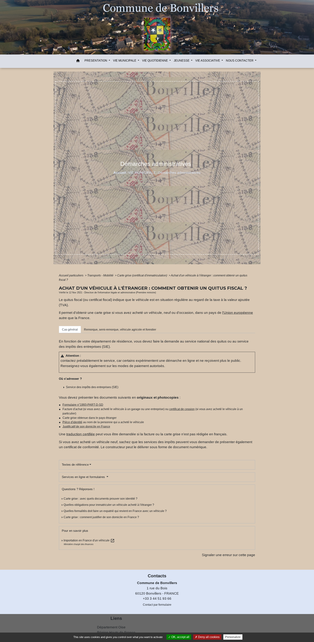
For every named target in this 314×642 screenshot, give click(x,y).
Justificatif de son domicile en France (86, 426)
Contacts (157, 575)
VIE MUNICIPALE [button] (125, 60)
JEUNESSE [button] (182, 60)
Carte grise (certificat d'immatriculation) (142, 275)
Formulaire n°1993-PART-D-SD (83, 404)
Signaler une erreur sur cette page (228, 555)
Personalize (233, 637)
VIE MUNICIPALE (142, 173)
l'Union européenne (237, 313)
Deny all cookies (208, 637)
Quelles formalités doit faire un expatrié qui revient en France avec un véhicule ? (115, 511)
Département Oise (111, 627)
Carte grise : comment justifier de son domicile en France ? (101, 517)
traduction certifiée (80, 434)
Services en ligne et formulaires (84, 477)
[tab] (70, 329)
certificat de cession (182, 409)
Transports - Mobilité (100, 275)
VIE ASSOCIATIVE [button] (208, 60)
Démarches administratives (179, 173)
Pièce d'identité (72, 422)
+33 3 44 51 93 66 (157, 598)
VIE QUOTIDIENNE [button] (155, 60)
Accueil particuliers (71, 275)
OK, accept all (180, 637)
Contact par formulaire (157, 604)
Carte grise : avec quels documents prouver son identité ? (101, 498)
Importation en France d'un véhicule (89, 540)
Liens (116, 618)
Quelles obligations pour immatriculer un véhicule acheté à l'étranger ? (109, 504)
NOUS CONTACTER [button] (240, 60)
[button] (78, 61)
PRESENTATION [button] (96, 60)
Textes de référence (75, 464)
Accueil (119, 173)
